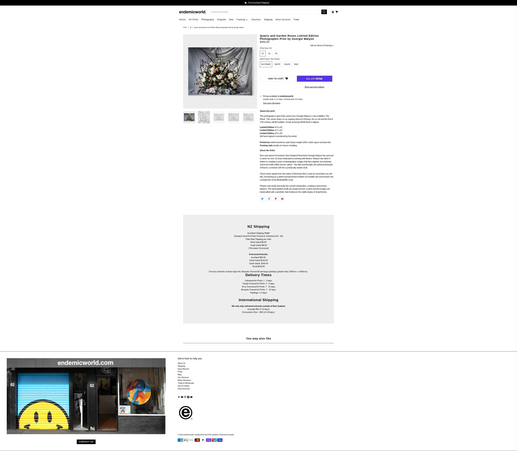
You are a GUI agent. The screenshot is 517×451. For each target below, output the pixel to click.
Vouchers (256, 19)
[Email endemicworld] (191, 397)
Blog (179, 374)
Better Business (184, 380)
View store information (271, 103)
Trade (296, 19)
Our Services (183, 377)
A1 (269, 53)
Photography (207, 19)
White (277, 64)
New (231, 19)
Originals (221, 19)
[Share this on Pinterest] (275, 198)
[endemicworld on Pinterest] (185, 397)
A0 (276, 53)
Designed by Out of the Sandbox (206, 434)
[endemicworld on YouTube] (182, 397)
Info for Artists (183, 386)
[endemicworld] (192, 11)
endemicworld (189, 434)
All (190, 27)
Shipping (268, 19)
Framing (241, 19)
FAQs (180, 372)
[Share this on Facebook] (269, 198)
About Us (182, 363)
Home (185, 27)
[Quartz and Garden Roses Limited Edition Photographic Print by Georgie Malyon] (220, 71)
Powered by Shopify (226, 434)
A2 (263, 53)
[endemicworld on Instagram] (188, 397)
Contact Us (86, 442)
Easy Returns (183, 369)
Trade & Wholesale (186, 383)
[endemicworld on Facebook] (179, 397)
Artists (182, 19)
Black (287, 64)
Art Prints (193, 19)
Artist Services (283, 19)
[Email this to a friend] (282, 198)
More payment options (314, 87)
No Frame (266, 64)
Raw (296, 64)
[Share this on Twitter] (262, 198)
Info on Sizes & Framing (321, 45)
